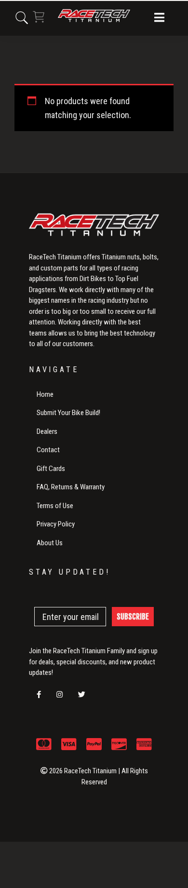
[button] (159, 18)
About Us (50, 542)
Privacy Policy (56, 524)
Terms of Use (55, 505)
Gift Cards (51, 468)
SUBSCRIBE (133, 616)
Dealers (47, 431)
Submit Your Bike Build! (68, 412)
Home (45, 394)
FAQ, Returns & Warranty (71, 487)
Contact (48, 449)
